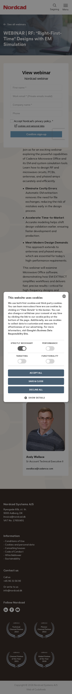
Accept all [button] (36, 372)
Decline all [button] (36, 389)
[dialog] (36, 347)
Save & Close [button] (36, 381)
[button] (36, 399)
